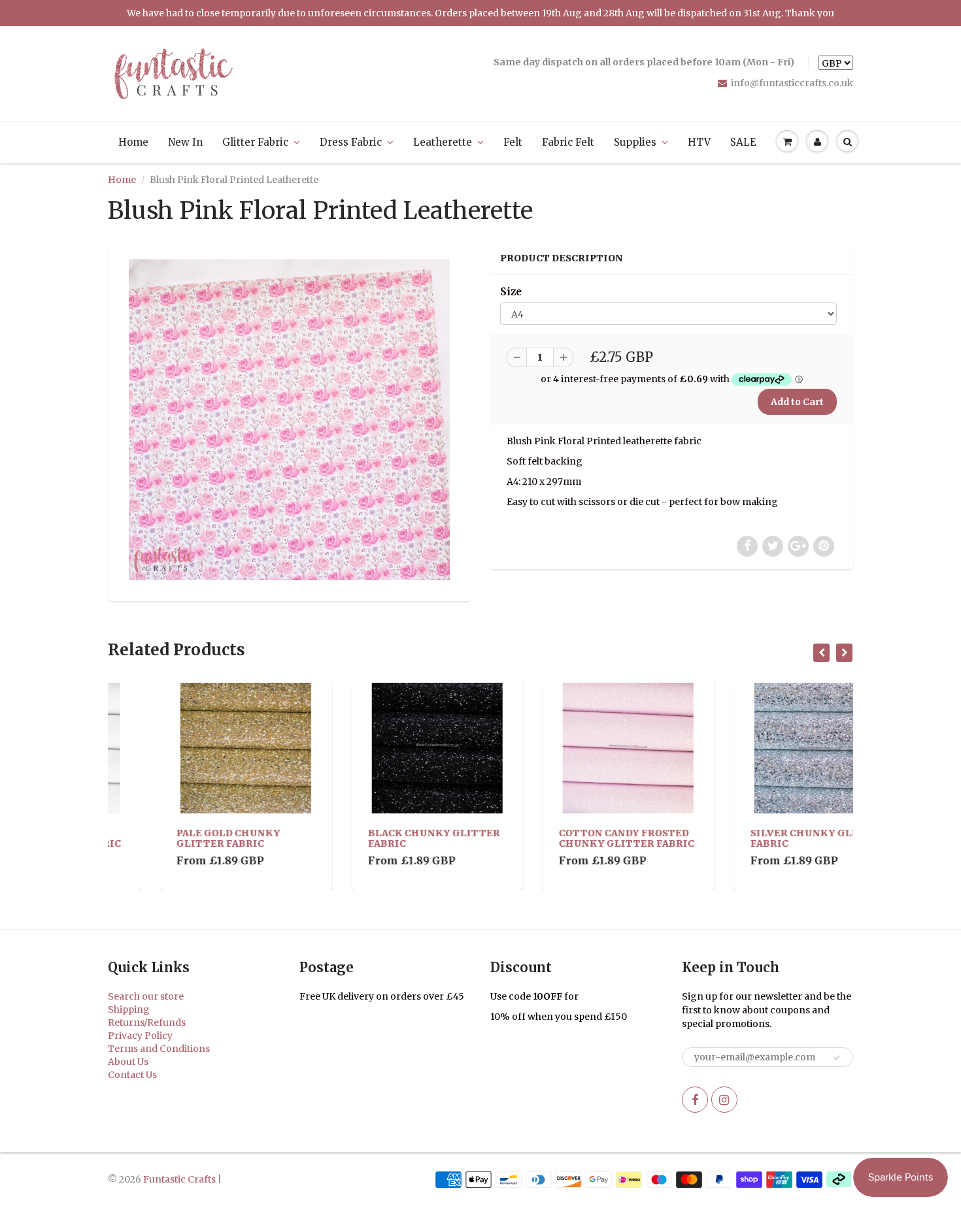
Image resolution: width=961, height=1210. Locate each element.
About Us (128, 1062)
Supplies (635, 142)
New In (185, 142)
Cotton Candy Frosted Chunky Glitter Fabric (574, 838)
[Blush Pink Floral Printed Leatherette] (289, 420)
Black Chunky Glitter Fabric (382, 838)
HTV (699, 142)
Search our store (146, 996)
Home (133, 142)
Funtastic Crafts (179, 1179)
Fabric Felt (568, 142)
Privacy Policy (140, 1035)
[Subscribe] (836, 1057)
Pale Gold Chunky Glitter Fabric (176, 838)
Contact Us (132, 1075)
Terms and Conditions (159, 1049)
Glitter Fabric (255, 142)
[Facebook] (695, 1100)
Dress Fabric (351, 142)
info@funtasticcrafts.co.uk (792, 83)
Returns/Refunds (147, 1022)
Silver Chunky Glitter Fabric (765, 838)
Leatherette (442, 142)
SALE (743, 142)
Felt (512, 142)
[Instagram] (724, 1100)
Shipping (129, 1009)
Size (511, 292)
